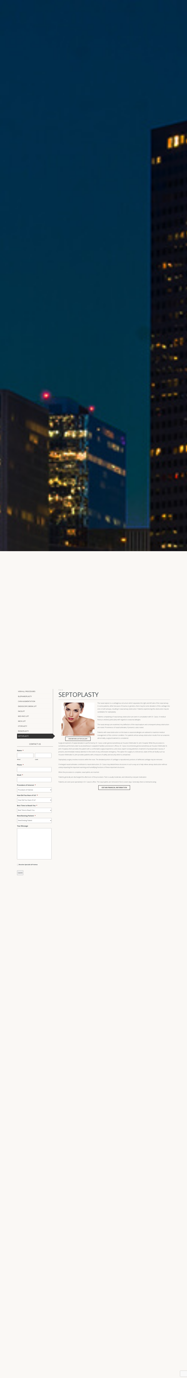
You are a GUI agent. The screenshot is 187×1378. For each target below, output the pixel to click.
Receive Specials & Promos (28, 864)
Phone (20, 765)
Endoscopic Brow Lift (27, 706)
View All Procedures (26, 691)
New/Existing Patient (26, 816)
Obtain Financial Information (114, 787)
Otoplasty (22, 726)
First (18, 759)
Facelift (21, 711)
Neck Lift (22, 721)
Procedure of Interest (26, 785)
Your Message (22, 826)
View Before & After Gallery (77, 739)
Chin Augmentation (26, 701)
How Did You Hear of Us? (27, 795)
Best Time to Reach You (27, 806)
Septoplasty (23, 736)
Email (20, 775)
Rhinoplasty (23, 731)
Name (20, 751)
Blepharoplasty (25, 696)
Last (36, 759)
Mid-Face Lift (23, 716)
